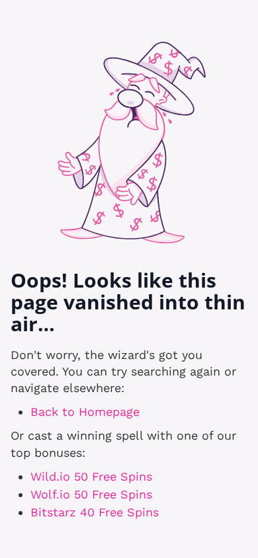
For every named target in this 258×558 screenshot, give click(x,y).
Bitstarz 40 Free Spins (94, 512)
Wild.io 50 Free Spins (91, 476)
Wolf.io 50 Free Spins (91, 494)
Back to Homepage (85, 411)
